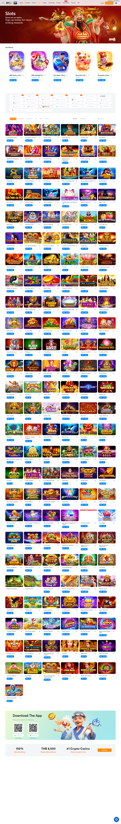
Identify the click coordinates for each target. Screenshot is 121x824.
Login (102, 3)
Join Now (109, 3)
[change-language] (116, 3)
